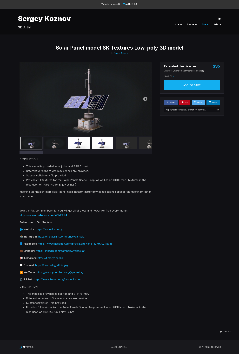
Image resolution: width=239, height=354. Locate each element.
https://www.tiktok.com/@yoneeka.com (58, 279)
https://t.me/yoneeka (50, 258)
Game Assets (121, 53)
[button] (225, 331)
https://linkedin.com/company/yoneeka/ (60, 250)
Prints (217, 24)
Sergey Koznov (44, 18)
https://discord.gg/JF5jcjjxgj (51, 265)
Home (178, 24)
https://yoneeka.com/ (49, 229)
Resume (192, 24)
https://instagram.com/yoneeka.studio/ (62, 236)
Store (205, 24)
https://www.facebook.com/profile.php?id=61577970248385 (75, 243)
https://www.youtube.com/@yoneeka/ (59, 272)
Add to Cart (192, 85)
